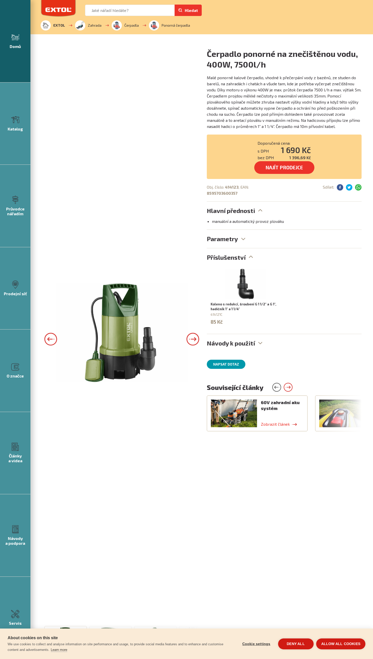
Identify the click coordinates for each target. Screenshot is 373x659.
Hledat (191, 10)
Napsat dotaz (226, 364)
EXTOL (59, 25)
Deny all (296, 644)
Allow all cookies (340, 644)
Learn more (59, 650)
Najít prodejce (284, 167)
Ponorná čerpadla (176, 25)
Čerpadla (131, 25)
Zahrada (94, 25)
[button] (50, 339)
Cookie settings (256, 644)
